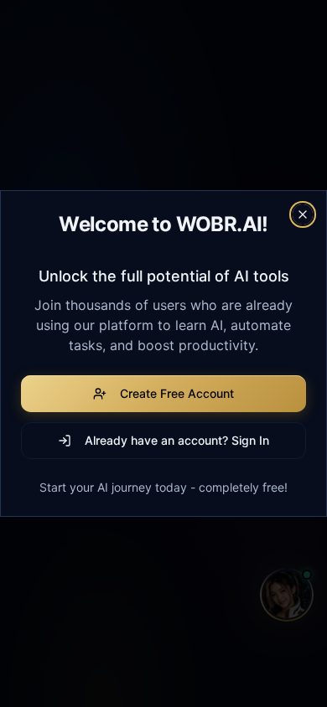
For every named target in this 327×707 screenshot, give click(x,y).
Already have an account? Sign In (177, 440)
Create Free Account (177, 393)
